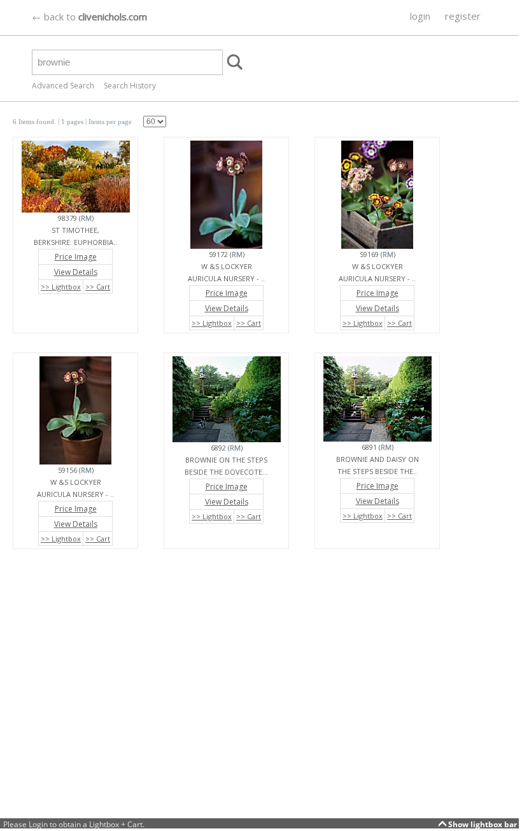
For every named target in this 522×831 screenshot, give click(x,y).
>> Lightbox (61, 286)
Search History (130, 85)
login (420, 16)
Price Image (76, 256)
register (463, 16)
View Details (75, 272)
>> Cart (97, 286)
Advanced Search (63, 85)
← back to (89, 16)
